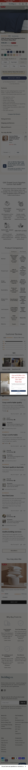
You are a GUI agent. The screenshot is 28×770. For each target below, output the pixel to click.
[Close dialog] (26, 374)
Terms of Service (17, 393)
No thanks (18, 392)
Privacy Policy (20, 393)
